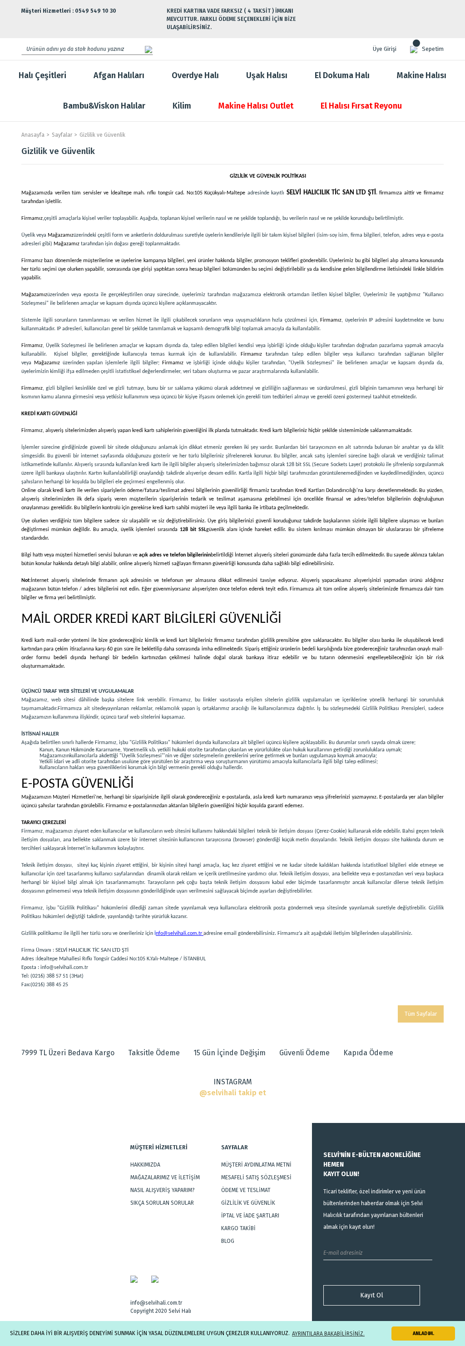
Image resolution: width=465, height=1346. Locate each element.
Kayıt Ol (371, 1295)
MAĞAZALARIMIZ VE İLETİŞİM (165, 1177)
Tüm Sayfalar (421, 1014)
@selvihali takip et (232, 1092)
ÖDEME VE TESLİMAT (246, 1190)
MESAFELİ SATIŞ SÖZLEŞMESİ (256, 1177)
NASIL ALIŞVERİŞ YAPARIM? (162, 1190)
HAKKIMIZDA (145, 1165)
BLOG (227, 1241)
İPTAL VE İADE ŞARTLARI (250, 1215)
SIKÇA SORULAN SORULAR (162, 1203)
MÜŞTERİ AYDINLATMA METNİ (256, 1165)
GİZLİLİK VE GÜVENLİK (248, 1203)
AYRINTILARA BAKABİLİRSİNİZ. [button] (328, 1334)
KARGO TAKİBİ (238, 1228)
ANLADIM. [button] (423, 1333)
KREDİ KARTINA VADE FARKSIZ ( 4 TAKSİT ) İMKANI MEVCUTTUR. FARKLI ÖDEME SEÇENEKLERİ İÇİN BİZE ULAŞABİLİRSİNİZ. (231, 19)
